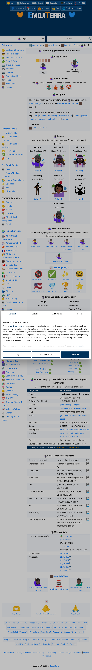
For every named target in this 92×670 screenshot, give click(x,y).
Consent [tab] (12, 314)
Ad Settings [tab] (57, 314)
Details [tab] (35, 314)
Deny (17, 354)
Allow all (75, 354)
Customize (44, 354)
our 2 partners (16, 326)
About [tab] (79, 314)
